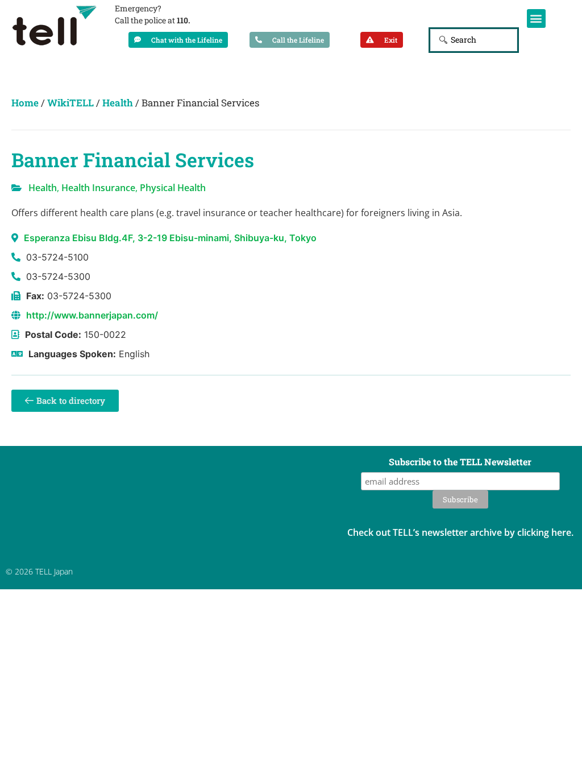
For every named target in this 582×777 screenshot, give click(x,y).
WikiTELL (70, 102)
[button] (536, 18)
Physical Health (173, 187)
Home (25, 102)
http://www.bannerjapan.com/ (92, 315)
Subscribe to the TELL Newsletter (460, 462)
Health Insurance (98, 187)
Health (117, 102)
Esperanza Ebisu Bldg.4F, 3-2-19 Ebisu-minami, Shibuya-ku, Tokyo (170, 237)
